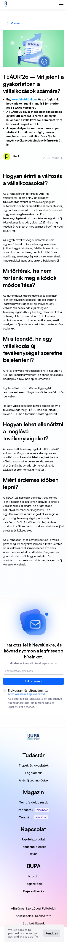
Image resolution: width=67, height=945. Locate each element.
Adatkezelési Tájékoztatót (26, 694)
